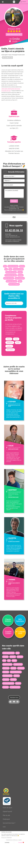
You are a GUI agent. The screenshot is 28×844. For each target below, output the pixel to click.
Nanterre (18, 683)
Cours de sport (7, 808)
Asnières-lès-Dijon (13, 266)
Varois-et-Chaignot (14, 284)
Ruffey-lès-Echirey (9, 278)
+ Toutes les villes (14, 687)
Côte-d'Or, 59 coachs (7, 57)
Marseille (5, 656)
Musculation (10, 349)
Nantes (14, 660)
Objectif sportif (7, 811)
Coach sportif (4, 54)
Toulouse (20, 656)
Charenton (5, 679)
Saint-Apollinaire (19, 278)
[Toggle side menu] (3, 2)
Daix (6, 269)
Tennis (16, 339)
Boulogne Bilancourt (8, 683)
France (9, 54)
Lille (9, 660)
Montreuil (5, 687)
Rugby (18, 342)
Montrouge (6, 668)
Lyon (17, 653)
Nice (4, 660)
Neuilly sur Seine (7, 664)
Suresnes (16, 675)
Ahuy (5, 266)
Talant (20, 281)
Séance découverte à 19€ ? (14, 34)
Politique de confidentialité (6, 837)
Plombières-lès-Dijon (10, 275)
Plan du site (6, 815)
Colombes (5, 672)
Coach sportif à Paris (8, 653)
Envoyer (14, 201)
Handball (9, 346)
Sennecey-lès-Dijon (11, 281)
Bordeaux (12, 656)
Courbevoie (21, 668)
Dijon (10, 269)
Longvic (20, 272)
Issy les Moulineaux (16, 672)
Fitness (9, 339)
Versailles (13, 679)
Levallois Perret (18, 664)
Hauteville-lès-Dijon (11, 272)
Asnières (13, 668)
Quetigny (20, 275)
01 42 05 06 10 (14, 230)
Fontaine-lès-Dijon (18, 269)
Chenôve (22, 266)
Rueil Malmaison (7, 675)
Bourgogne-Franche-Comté (18, 54)
